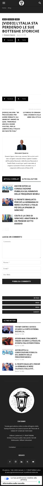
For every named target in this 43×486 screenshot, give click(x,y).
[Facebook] (10, 462)
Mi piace (36, 298)
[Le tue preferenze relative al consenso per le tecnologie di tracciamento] (39, 482)
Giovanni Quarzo (9, 35)
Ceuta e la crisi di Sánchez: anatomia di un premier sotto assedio (26, 219)
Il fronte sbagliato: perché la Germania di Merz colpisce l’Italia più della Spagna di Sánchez (26, 204)
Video (17, 19)
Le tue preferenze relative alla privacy (24, 479)
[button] (3, 3)
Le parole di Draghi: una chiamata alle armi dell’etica (32, 114)
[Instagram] (15, 462)
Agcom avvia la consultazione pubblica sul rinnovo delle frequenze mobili (27, 190)
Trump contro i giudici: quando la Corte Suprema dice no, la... (26, 329)
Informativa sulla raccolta (13, 483)
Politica (10, 19)
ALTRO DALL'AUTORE (29, 179)
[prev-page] (3, 229)
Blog (9, 8)
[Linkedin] (21, 462)
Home (4, 8)
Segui (37, 302)
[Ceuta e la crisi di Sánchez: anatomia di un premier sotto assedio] (7, 218)
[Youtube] (33, 462)
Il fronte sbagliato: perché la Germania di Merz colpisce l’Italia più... (27, 366)
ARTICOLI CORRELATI (11, 179)
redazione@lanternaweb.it (25, 447)
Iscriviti (36, 312)
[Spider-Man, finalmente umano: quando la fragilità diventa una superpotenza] (7, 341)
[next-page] (7, 229)
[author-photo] (21, 150)
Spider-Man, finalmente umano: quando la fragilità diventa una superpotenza (27, 340)
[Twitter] (27, 462)
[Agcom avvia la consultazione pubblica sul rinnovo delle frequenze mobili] (7, 188)
